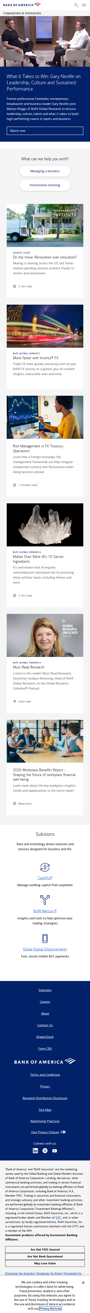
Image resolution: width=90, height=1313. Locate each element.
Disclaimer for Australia (19, 1273)
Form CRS (45, 1049)
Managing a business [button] (45, 171)
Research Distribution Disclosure (45, 1098)
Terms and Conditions (45, 1075)
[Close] (83, 1282)
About (45, 1013)
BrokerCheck (45, 1037)
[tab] (45, 173)
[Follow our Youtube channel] (54, 1151)
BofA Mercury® (45, 911)
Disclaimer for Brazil (49, 1273)
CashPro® (45, 878)
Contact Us (45, 1025)
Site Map (45, 1110)
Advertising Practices (45, 1121)
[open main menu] (84, 5)
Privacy (45, 1086)
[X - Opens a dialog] (45, 1151)
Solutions (45, 990)
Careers (45, 1002)
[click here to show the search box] (76, 5)
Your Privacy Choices (45, 1132)
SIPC (58, 1217)
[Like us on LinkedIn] (35, 1151)
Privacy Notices (50, 1308)
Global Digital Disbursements (45, 949)
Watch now (18, 131)
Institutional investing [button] (45, 185)
